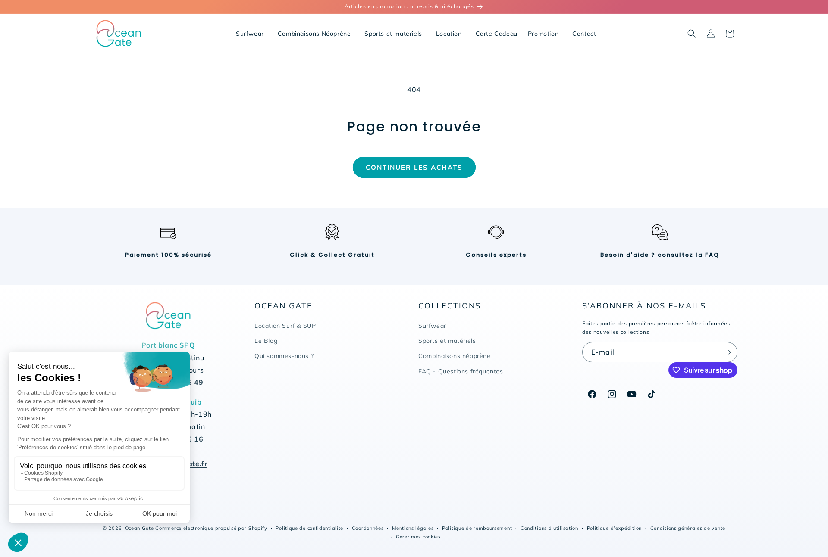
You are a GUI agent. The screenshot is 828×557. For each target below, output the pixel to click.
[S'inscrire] (727, 352)
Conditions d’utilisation (549, 528)
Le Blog (265, 341)
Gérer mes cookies (418, 537)
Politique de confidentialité (309, 528)
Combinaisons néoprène (454, 356)
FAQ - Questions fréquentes (460, 371)
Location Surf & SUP (285, 326)
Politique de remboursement (477, 528)
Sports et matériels (447, 341)
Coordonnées (368, 528)
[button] (691, 33)
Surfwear (432, 326)
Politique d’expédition (614, 528)
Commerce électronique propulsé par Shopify (211, 528)
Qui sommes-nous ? (284, 356)
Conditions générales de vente (687, 528)
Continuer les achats (414, 167)
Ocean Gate (139, 528)
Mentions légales (412, 528)
